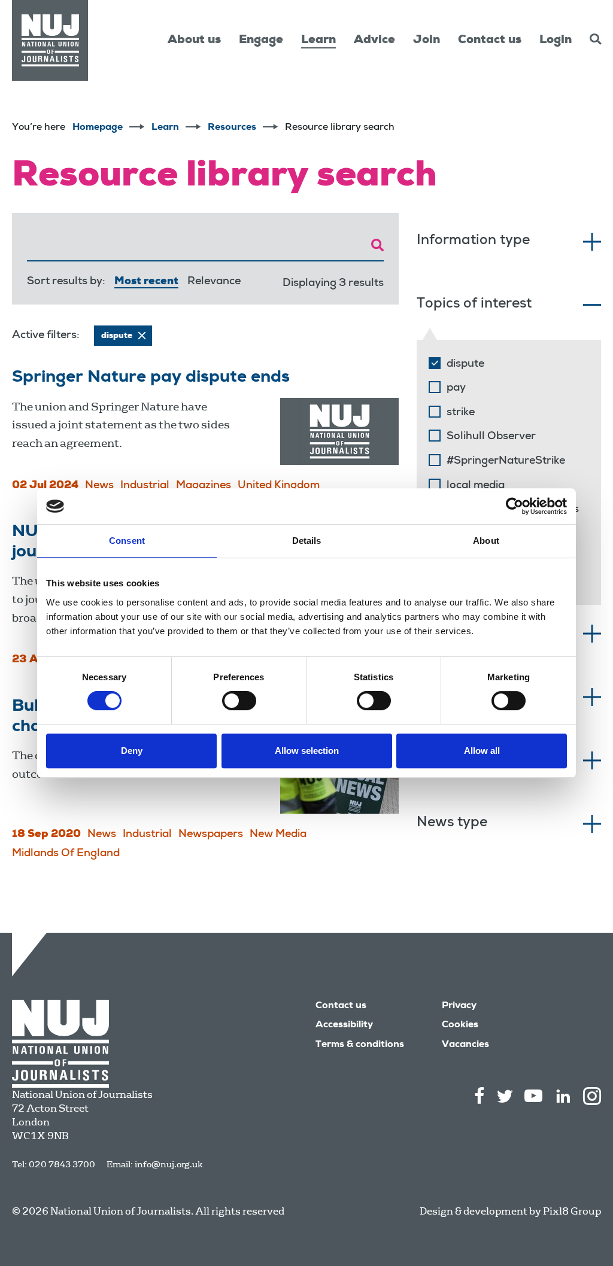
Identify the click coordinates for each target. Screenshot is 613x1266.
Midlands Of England (66, 853)
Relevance (214, 281)
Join (426, 41)
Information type (473, 241)
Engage (261, 41)
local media (476, 485)
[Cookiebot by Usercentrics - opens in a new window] (514, 506)
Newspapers (210, 834)
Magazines (203, 485)
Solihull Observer (491, 436)
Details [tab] (306, 540)
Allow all (482, 750)
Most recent (146, 281)
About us (194, 41)
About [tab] (486, 540)
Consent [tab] (127, 540)
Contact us (489, 41)
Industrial (144, 485)
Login (555, 41)
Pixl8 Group (572, 1211)
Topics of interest (474, 305)
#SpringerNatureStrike (506, 461)
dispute (465, 364)
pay (456, 388)
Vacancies (465, 1045)
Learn (318, 41)
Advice (374, 41)
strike (461, 412)
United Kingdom (279, 485)
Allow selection (307, 750)
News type (452, 823)
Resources (232, 128)
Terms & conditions (359, 1045)
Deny (131, 750)
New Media (278, 834)
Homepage (97, 128)
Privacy (459, 1006)
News (99, 485)
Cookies (460, 1025)
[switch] (239, 700)
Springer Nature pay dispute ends (151, 378)
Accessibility (344, 1025)
